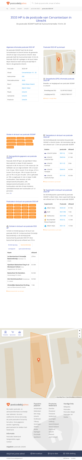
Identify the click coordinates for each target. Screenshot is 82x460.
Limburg (51, 421)
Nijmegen (37, 432)
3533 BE (32, 211)
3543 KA (62, 157)
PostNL (66, 417)
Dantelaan (29, 141)
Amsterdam (38, 408)
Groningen (37, 424)
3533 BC (10, 211)
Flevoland (52, 411)
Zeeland (51, 434)
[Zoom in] (79, 330)
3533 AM (17, 208)
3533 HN (10, 205)
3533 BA (32, 205)
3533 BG (17, 205)
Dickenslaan (20, 144)
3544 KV (62, 169)
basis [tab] (26, 245)
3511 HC (62, 175)
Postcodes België (69, 412)
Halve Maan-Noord (28, 84)
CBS (11, 193)
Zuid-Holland (53, 437)
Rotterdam (37, 411)
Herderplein (20, 141)
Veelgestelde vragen (13, 439)
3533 (23, 80)
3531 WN (63, 212)
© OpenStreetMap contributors (73, 397)
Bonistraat (10, 147)
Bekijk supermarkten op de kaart (52, 230)
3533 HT (32, 208)
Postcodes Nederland (13, 437)
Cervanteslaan (58, 17)
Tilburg (36, 421)
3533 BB (25, 205)
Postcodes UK (68, 414)
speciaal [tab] (25, 249)
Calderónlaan (29, 138)
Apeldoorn (37, 437)
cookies (73, 458)
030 (23, 76)
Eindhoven (37, 419)
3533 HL (25, 211)
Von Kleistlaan (11, 138)
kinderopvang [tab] (12, 245)
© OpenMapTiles (60, 397)
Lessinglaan (20, 138)
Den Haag (37, 414)
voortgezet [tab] (11, 249)
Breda (36, 429)
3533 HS (25, 208)
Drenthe (51, 408)
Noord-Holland (54, 427)
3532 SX (10, 217)
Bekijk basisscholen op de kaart (15, 291)
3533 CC (10, 214)
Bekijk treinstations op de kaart (52, 181)
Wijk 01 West (26, 88)
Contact (9, 442)
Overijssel (52, 429)
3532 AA (17, 217)
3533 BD (17, 211)
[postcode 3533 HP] (17, 3)
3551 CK (62, 226)
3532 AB (25, 217)
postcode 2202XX (20, 447)
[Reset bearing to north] (79, 336)
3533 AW (17, 214)
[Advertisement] (41, 35)
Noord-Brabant (54, 424)
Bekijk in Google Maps (50, 98)
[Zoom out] (79, 333)
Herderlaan (29, 144)
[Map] (59, 62)
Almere (36, 427)
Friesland (52, 414)
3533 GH (62, 208)
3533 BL (32, 217)
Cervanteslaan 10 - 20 (29, 72)
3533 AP (25, 214)
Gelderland (52, 416)
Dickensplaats (11, 141)
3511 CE (62, 163)
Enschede (37, 434)
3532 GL (62, 220)
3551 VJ (62, 153)
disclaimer (66, 458)
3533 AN (10, 208)
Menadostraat (11, 144)
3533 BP (32, 214)
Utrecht (24, 92)
